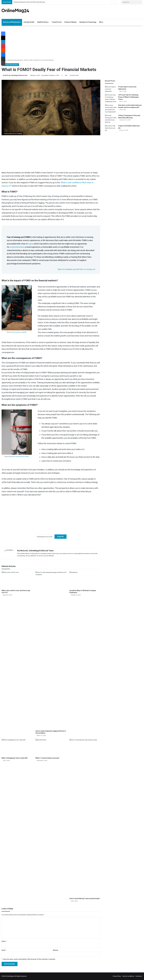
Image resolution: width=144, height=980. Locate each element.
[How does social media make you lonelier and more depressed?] (111, 108)
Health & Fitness (43, 22)
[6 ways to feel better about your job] (111, 128)
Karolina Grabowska (16, 456)
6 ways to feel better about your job (24, 2)
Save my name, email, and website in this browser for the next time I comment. (29, 959)
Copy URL (60, 536)
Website (55, 950)
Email (4, 950)
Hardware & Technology (87, 22)
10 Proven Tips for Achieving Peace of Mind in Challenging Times (128, 97)
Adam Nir (12, 133)
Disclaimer (138, 976)
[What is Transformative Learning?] (51, 747)
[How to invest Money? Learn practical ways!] (84, 818)
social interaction (17, 247)
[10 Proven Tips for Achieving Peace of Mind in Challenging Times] (111, 98)
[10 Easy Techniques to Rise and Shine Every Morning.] (111, 118)
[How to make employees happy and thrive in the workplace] (51, 650)
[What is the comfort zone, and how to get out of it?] (17, 579)
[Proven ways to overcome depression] (111, 89)
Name (4, 941)
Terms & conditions (128, 976)
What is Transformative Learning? (47, 758)
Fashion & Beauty (70, 22)
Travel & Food (56, 22)
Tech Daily (15, 332)
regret (30, 244)
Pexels (27, 456)
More (101, 22)
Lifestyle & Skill (29, 22)
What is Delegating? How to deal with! (15, 758)
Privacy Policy (117, 976)
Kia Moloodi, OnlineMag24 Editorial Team (15, 75)
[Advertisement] (96, 11)
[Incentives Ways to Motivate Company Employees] (84, 579)
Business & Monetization (12, 22)
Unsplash (19, 133)
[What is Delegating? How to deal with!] (17, 747)
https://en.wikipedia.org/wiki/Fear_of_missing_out (76, 269)
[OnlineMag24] (15, 11)
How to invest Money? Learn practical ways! (84, 898)
